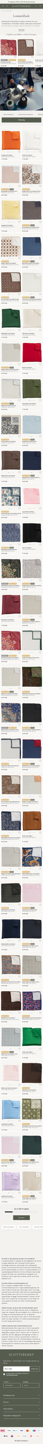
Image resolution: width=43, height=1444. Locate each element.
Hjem (3, 11)
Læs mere (21, 30)
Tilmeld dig (34, 1369)
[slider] (21, 2)
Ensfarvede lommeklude (25, 114)
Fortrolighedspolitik (12, 1375)
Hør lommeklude (24, 1227)
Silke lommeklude (8, 1227)
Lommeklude (8, 11)
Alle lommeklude (8, 114)
